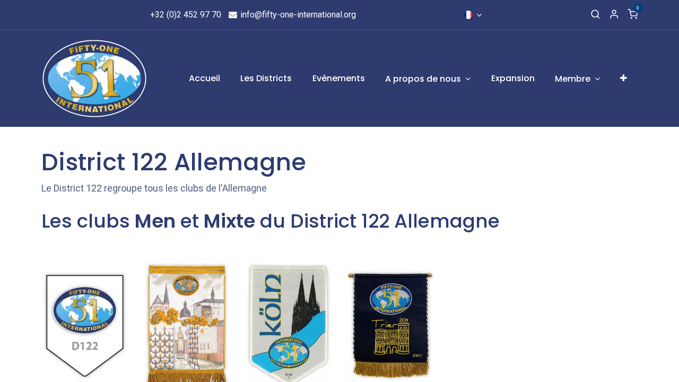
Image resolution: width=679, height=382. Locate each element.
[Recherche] (595, 14)
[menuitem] (204, 78)
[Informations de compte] (614, 14)
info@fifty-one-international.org (297, 15)
